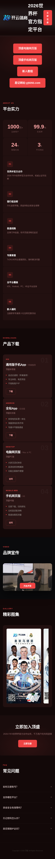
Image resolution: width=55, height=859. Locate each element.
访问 (11, 479)
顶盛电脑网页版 (27, 48)
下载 (11, 391)
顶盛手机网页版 (27, 59)
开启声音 (28, 586)
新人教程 (27, 71)
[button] (11, 700)
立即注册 (48, 18)
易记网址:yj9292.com (27, 82)
